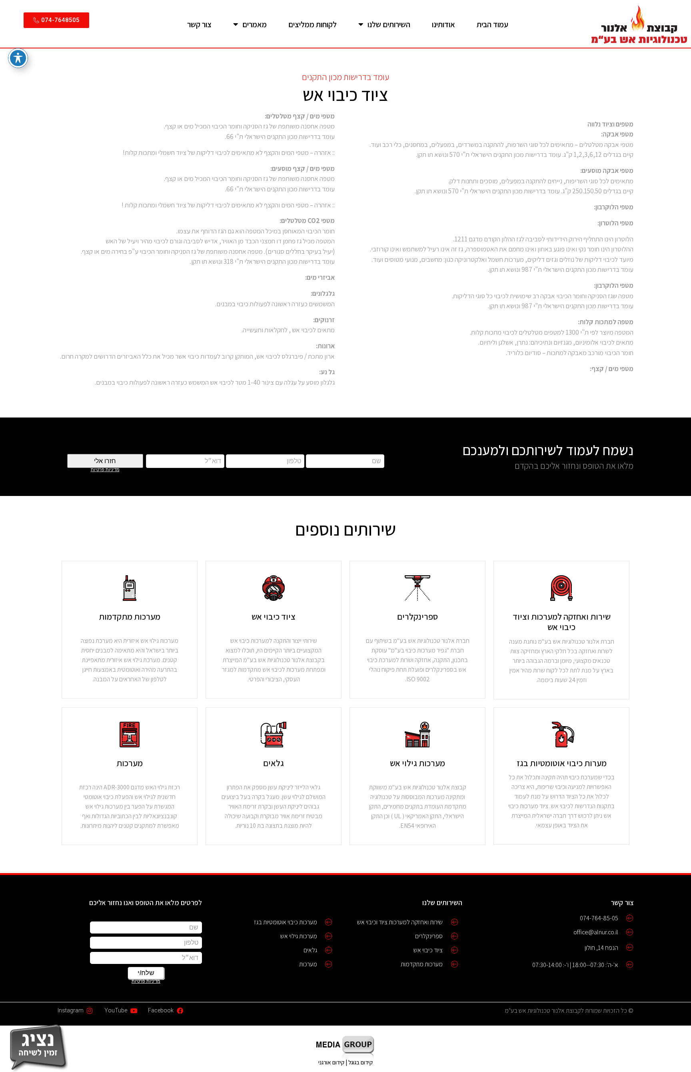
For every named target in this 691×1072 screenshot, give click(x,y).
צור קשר (199, 24)
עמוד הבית (492, 24)
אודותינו (443, 24)
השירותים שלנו (388, 24)
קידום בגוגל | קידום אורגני (345, 1062)
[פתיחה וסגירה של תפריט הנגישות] (18, 58)
